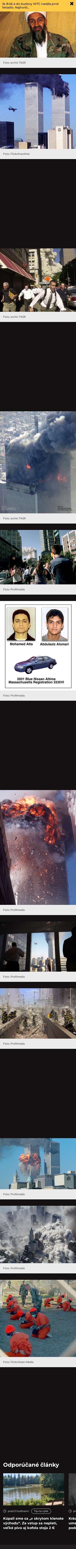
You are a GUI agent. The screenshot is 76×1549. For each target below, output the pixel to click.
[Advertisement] (38, 203)
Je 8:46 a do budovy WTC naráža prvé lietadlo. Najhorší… (30, 5)
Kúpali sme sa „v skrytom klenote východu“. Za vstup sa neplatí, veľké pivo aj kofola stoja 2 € (33, 1523)
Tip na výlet (41, 1511)
